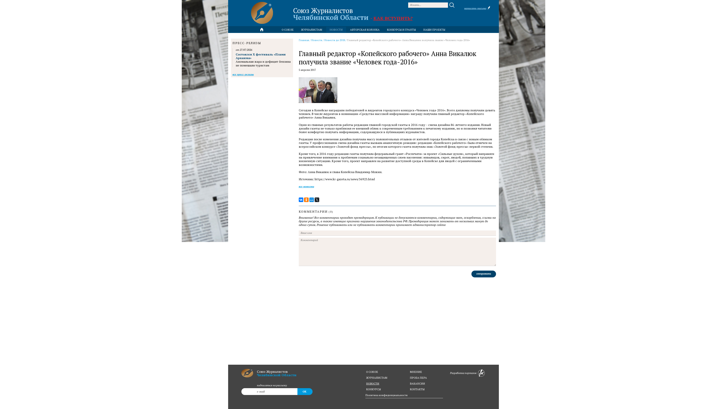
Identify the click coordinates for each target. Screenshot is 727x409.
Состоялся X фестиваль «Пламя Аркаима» (261, 56)
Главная (304, 40)
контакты (417, 389)
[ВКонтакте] (301, 199)
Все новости (306, 186)
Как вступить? (393, 18)
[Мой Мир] (311, 199)
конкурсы (373, 389)
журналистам (376, 377)
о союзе (372, 372)
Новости (316, 40)
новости (336, 29)
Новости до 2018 (334, 40)
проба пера (418, 377)
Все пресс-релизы (243, 74)
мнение (416, 372)
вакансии (417, 383)
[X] (317, 199)
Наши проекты (434, 29)
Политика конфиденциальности (386, 395)
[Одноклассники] (306, 199)
